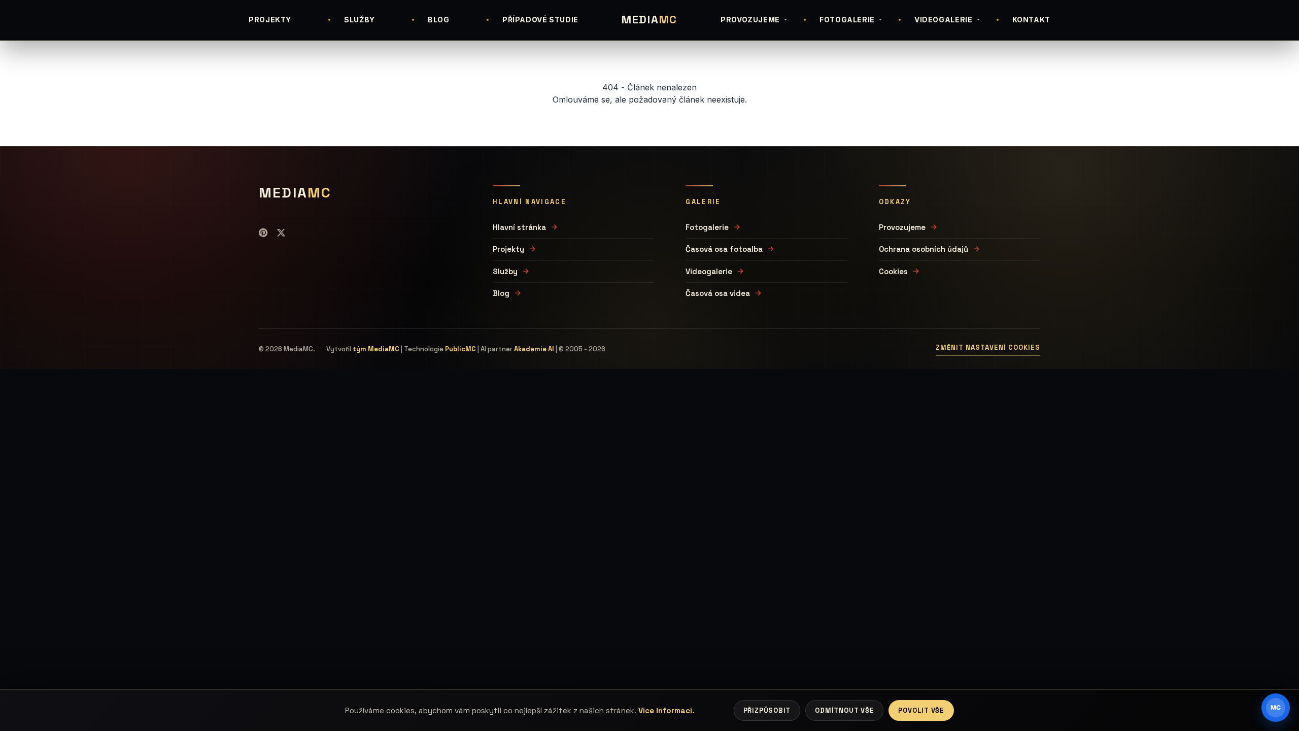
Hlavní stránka (519, 227)
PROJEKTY (270, 19)
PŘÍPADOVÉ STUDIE (540, 19)
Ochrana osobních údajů (923, 249)
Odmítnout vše (844, 710)
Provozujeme (902, 227)
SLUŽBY (359, 19)
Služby (505, 271)
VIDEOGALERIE (943, 19)
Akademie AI (534, 349)
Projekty (508, 249)
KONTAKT (1031, 19)
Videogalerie (709, 271)
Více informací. (666, 710)
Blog (501, 293)
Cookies (893, 271)
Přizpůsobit (767, 710)
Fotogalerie (707, 227)
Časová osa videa (718, 293)
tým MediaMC (376, 349)
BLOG (439, 19)
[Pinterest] (263, 233)
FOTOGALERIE (847, 19)
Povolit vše (921, 710)
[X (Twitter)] (281, 233)
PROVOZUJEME (750, 19)
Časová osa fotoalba (724, 249)
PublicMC (460, 349)
